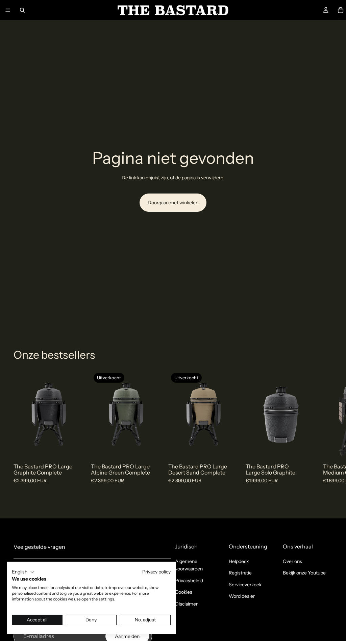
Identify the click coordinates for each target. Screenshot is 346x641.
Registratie (240, 573)
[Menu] (8, 10)
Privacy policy (156, 571)
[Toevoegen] (74, 448)
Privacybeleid (189, 581)
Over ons (292, 561)
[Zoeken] (22, 10)
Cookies (183, 592)
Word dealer (242, 596)
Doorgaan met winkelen (173, 203)
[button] (23, 572)
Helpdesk (239, 561)
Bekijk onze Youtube (304, 573)
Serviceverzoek (245, 585)
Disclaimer (186, 604)
